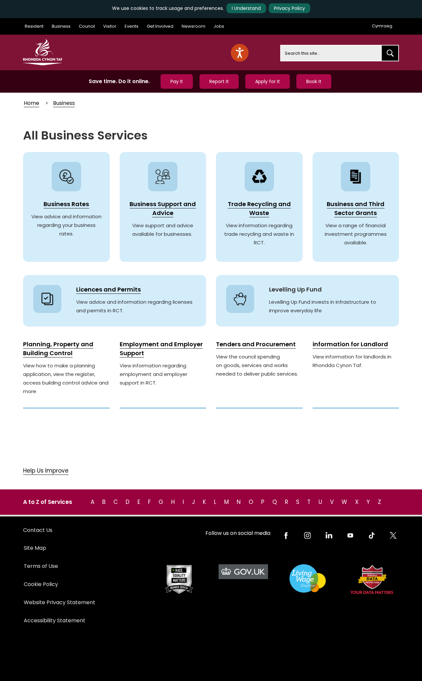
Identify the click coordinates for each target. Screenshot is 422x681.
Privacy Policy (289, 8)
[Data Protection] (372, 579)
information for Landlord (350, 344)
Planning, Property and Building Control (58, 348)
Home (31, 103)
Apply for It (267, 81)
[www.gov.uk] (179, 579)
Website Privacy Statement (59, 602)
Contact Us (37, 530)
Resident (34, 26)
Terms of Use (41, 566)
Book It (313, 81)
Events (131, 26)
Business (61, 26)
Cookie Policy (41, 584)
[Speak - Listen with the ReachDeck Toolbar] (240, 53)
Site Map (35, 548)
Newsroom (193, 26)
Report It (219, 81)
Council (87, 26)
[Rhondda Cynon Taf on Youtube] (350, 535)
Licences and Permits (108, 289)
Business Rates (66, 204)
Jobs (219, 26)
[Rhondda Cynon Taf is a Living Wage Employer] (307, 578)
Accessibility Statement (54, 620)
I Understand (246, 8)
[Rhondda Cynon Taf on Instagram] (307, 535)
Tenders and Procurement (256, 344)
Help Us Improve (46, 471)
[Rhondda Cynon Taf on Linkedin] (329, 535)
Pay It (176, 81)
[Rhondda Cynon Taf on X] (393, 535)
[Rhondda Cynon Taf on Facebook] (286, 535)
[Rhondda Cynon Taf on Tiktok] (371, 535)
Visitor (109, 26)
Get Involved (160, 26)
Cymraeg (382, 26)
